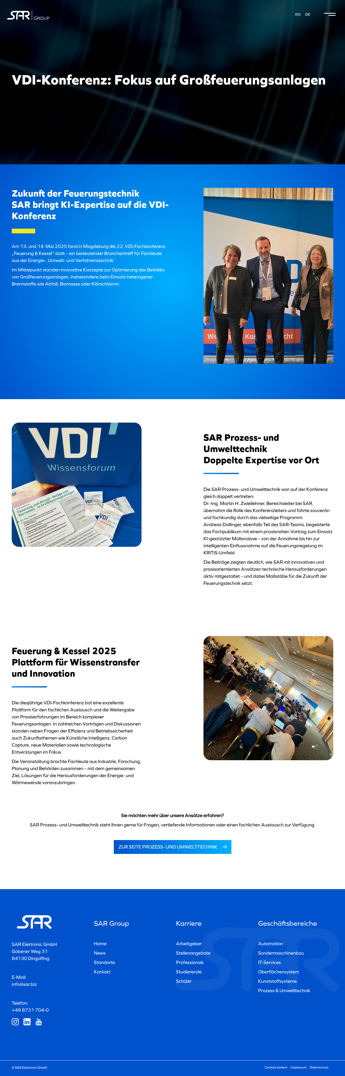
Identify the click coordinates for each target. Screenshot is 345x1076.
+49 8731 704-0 (30, 1010)
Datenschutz (319, 1067)
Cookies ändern (276, 1067)
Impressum (299, 1067)
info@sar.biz (24, 984)
